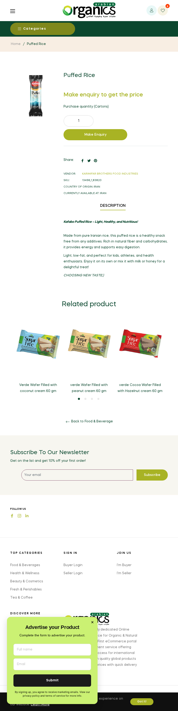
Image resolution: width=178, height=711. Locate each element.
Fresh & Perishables (26, 589)
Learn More (40, 704)
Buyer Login (73, 565)
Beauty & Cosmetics (26, 581)
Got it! (141, 701)
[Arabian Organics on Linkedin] (27, 515)
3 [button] (92, 399)
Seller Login (73, 573)
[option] (38, 360)
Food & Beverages (25, 565)
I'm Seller (124, 573)
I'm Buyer (124, 565)
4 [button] (98, 399)
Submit (52, 680)
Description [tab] (113, 206)
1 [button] (79, 399)
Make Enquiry (95, 134)
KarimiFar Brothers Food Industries (110, 174)
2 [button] (85, 399)
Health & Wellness (24, 573)
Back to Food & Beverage (91, 421)
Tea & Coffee (21, 597)
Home (16, 44)
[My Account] (151, 10)
